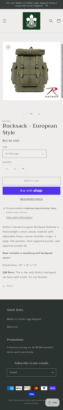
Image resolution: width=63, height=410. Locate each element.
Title (5, 147)
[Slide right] (39, 114)
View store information (19, 217)
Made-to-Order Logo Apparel (24, 319)
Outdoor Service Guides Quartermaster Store (30, 400)
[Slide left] (24, 114)
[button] (4, 21)
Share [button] (10, 286)
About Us (12, 327)
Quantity (7, 162)
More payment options (31, 199)
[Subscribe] (52, 372)
